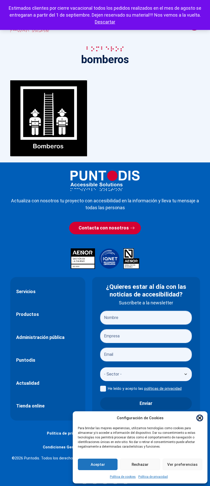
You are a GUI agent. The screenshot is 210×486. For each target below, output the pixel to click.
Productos (27, 314)
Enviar (146, 403)
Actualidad (27, 383)
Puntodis (25, 360)
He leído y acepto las (145, 388)
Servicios (26, 291)
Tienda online (30, 405)
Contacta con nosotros (104, 227)
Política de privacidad (153, 477)
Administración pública (40, 337)
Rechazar (140, 464)
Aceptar (98, 464)
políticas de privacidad (163, 388)
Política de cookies (123, 477)
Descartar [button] (105, 22)
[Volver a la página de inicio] (105, 180)
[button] (199, 418)
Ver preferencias (182, 464)
